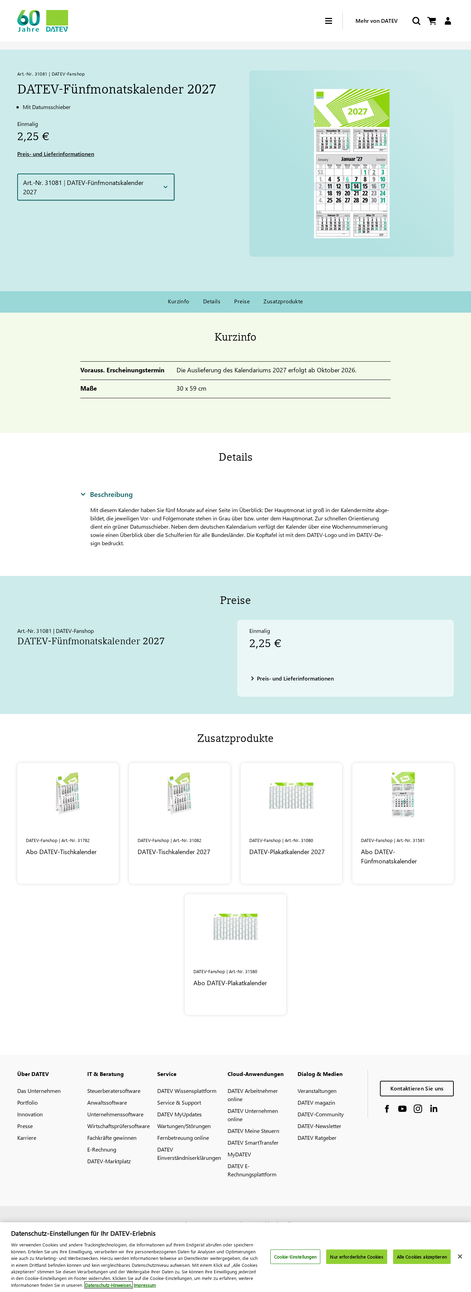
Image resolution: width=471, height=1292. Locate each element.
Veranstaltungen (317, 1090)
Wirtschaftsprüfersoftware (118, 1125)
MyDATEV (239, 1154)
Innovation (30, 1114)
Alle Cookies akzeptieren (422, 1257)
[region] (235, 1257)
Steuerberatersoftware (113, 1090)
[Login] (448, 21)
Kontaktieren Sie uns (417, 1088)
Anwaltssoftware (107, 1102)
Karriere (26, 1137)
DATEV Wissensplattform (187, 1090)
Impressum (145, 1285)
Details (211, 301)
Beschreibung (111, 494)
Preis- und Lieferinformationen (55, 153)
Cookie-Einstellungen (295, 1257)
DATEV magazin (316, 1102)
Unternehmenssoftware (115, 1114)
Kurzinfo (178, 301)
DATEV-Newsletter (319, 1125)
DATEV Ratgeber (317, 1137)
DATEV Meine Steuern (253, 1130)
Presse (25, 1125)
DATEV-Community (321, 1114)
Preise (242, 301)
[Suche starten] (416, 21)
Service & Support (179, 1102)
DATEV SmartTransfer (253, 1142)
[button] (95, 187)
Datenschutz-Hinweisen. (108, 1285)
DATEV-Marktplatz (109, 1161)
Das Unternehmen (39, 1090)
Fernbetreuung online (183, 1137)
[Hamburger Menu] (333, 21)
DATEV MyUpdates (179, 1114)
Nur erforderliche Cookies (356, 1257)
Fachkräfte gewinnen (112, 1137)
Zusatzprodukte (283, 301)
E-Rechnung (101, 1149)
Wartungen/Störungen (184, 1125)
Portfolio (27, 1102)
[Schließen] (460, 1256)
